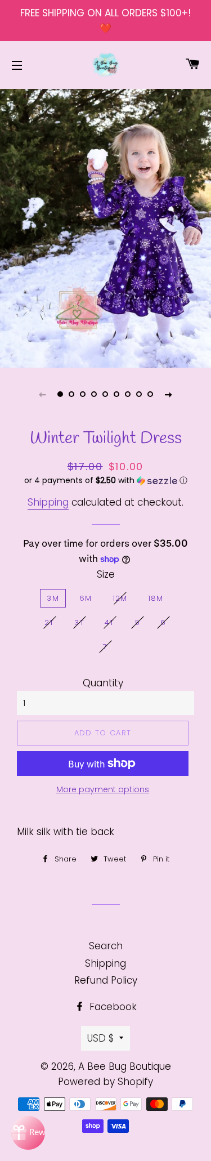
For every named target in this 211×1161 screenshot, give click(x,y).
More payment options (102, 789)
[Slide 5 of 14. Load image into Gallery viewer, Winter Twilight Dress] (105, 394)
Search (106, 946)
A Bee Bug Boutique (124, 1066)
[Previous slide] (42, 394)
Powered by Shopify (105, 1081)
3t (79, 622)
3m (53, 598)
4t (110, 622)
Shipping (48, 502)
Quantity (103, 683)
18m (156, 598)
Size (106, 574)
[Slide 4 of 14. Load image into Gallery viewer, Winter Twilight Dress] (94, 394)
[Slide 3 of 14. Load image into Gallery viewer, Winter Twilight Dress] (83, 394)
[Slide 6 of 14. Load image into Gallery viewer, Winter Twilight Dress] (117, 394)
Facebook (112, 1006)
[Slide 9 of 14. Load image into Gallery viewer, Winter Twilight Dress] (150, 394)
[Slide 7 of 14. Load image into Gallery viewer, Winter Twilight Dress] (128, 394)
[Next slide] (168, 394)
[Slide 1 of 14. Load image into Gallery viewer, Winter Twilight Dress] (60, 394)
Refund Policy (105, 980)
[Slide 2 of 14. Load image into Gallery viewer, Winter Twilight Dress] (72, 394)
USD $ (100, 1038)
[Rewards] (28, 1133)
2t (49, 622)
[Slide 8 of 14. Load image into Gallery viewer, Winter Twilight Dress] (139, 394)
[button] (105, 480)
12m (120, 598)
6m (85, 598)
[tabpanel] (105, 227)
